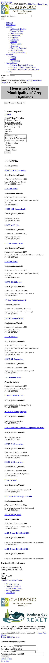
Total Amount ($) (7, 647)
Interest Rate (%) (7, 651)
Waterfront (11, 148)
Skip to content (6, 2)
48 (10, 114)
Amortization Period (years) (11, 654)
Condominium (12, 143)
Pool (9, 145)
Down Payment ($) (8, 649)
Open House (12, 150)
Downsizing (10, 593)
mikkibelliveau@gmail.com (36, 4)
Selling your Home (13, 591)
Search (7, 152)
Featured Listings (12, 584)
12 (5, 114)
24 (8, 114)
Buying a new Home (13, 588)
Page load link (6, 659)
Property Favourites (13, 586)
